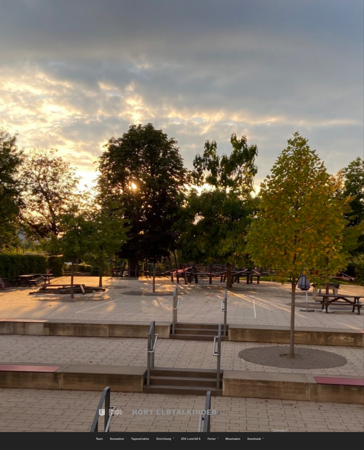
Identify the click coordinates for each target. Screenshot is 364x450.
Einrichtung (163, 438)
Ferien (212, 438)
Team (99, 438)
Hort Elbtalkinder (174, 412)
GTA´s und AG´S (190, 438)
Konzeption (117, 438)
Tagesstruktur (140, 438)
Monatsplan (232, 438)
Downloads (254, 438)
